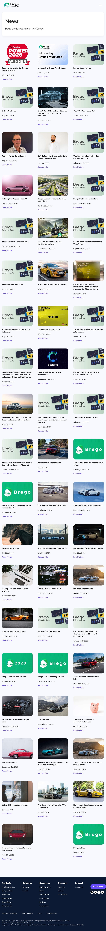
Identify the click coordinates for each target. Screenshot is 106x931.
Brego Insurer (7, 906)
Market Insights (45, 887)
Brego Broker (7, 902)
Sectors (25, 891)
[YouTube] (102, 892)
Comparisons (44, 906)
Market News (44, 895)
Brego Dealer (7, 898)
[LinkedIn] (92, 892)
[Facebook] (99, 892)
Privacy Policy (27, 913)
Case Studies (44, 898)
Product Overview (8, 887)
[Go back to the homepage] (13, 5)
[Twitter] (95, 892)
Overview (26, 887)
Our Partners (62, 895)
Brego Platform (7, 891)
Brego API (6, 895)
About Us (61, 887)
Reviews (42, 902)
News (41, 891)
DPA (40, 913)
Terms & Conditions (9, 913)
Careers (61, 891)
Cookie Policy (52, 913)
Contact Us (79, 887)
